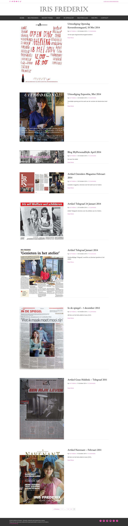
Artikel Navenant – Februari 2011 (84, 450)
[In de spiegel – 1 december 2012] (42, 337)
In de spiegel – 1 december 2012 (84, 308)
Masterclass (82, 18)
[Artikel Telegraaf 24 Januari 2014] (42, 220)
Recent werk (47, 18)
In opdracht (69, 18)
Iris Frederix (33, 18)
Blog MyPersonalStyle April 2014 (84, 152)
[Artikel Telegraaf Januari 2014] (42, 273)
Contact (104, 18)
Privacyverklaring (14, 523)
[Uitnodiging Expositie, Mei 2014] (42, 117)
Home (22, 18)
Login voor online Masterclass (111, 1)
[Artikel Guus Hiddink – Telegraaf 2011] (42, 408)
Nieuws (94, 18)
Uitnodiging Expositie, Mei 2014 (84, 94)
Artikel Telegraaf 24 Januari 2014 (84, 204)
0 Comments (92, 31)
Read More (71, 38)
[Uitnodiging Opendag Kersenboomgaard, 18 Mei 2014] (42, 53)
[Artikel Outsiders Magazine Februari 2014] (42, 182)
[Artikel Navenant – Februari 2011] (42, 476)
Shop (58, 18)
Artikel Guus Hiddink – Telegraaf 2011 (87, 379)
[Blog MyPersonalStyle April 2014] (42, 157)
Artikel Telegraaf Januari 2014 (83, 250)
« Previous (56, 509)
